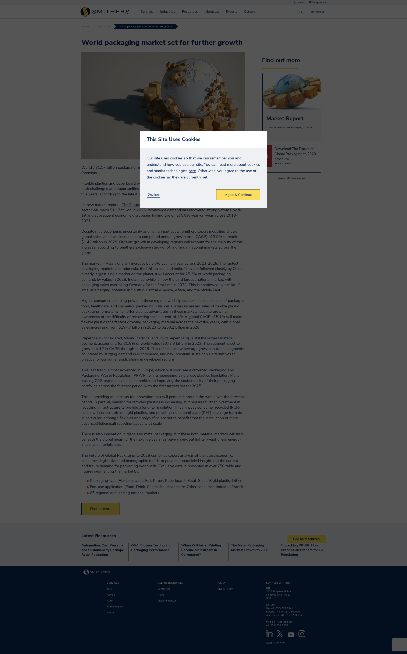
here (192, 170)
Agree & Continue (238, 194)
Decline (153, 194)
